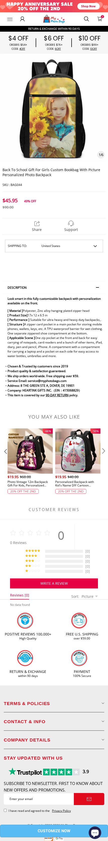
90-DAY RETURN (57, 395)
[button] (5, 461)
